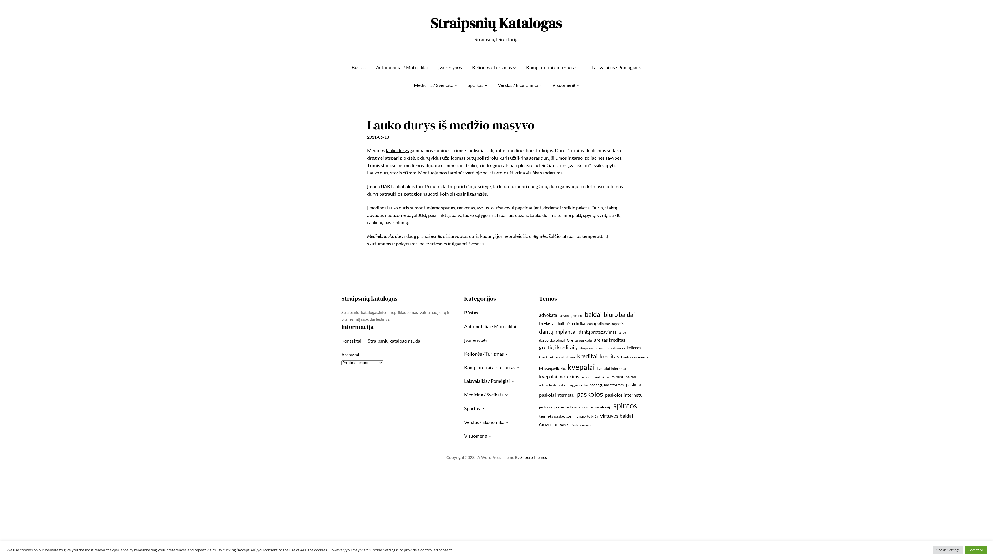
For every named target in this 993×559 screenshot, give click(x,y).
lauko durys (397, 150)
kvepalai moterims (559, 376)
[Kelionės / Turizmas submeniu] (514, 67)
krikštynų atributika (552, 369)
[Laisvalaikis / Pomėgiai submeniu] (640, 67)
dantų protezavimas (597, 332)
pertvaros (545, 407)
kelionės (634, 347)
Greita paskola (579, 340)
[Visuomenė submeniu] (577, 85)
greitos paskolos (586, 348)
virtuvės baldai (616, 416)
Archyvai (350, 354)
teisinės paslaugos (555, 416)
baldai (593, 314)
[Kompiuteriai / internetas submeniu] (579, 67)
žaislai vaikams (581, 425)
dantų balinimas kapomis (605, 324)
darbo (622, 332)
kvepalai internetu (611, 368)
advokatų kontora (571, 315)
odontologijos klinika (573, 385)
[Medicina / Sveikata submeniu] (455, 85)
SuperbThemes (533, 457)
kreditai (587, 356)
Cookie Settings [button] (948, 550)
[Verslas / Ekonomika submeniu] (540, 85)
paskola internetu (556, 395)
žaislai (564, 425)
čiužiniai (548, 424)
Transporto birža (586, 416)
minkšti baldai (623, 376)
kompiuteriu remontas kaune (557, 357)
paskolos (589, 394)
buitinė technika (571, 323)
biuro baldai (619, 314)
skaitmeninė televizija (596, 407)
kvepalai (581, 366)
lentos (585, 377)
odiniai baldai (548, 385)
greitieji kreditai (556, 347)
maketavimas (600, 377)
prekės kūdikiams (567, 407)
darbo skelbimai (552, 340)
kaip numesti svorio (612, 348)
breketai (547, 323)
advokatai (548, 315)
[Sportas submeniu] (486, 85)
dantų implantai (558, 331)
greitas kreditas (609, 340)
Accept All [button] (975, 550)
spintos (625, 405)
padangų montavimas (607, 385)
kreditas (609, 356)
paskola (633, 384)
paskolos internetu (624, 395)
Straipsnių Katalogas (496, 23)
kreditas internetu (634, 357)
